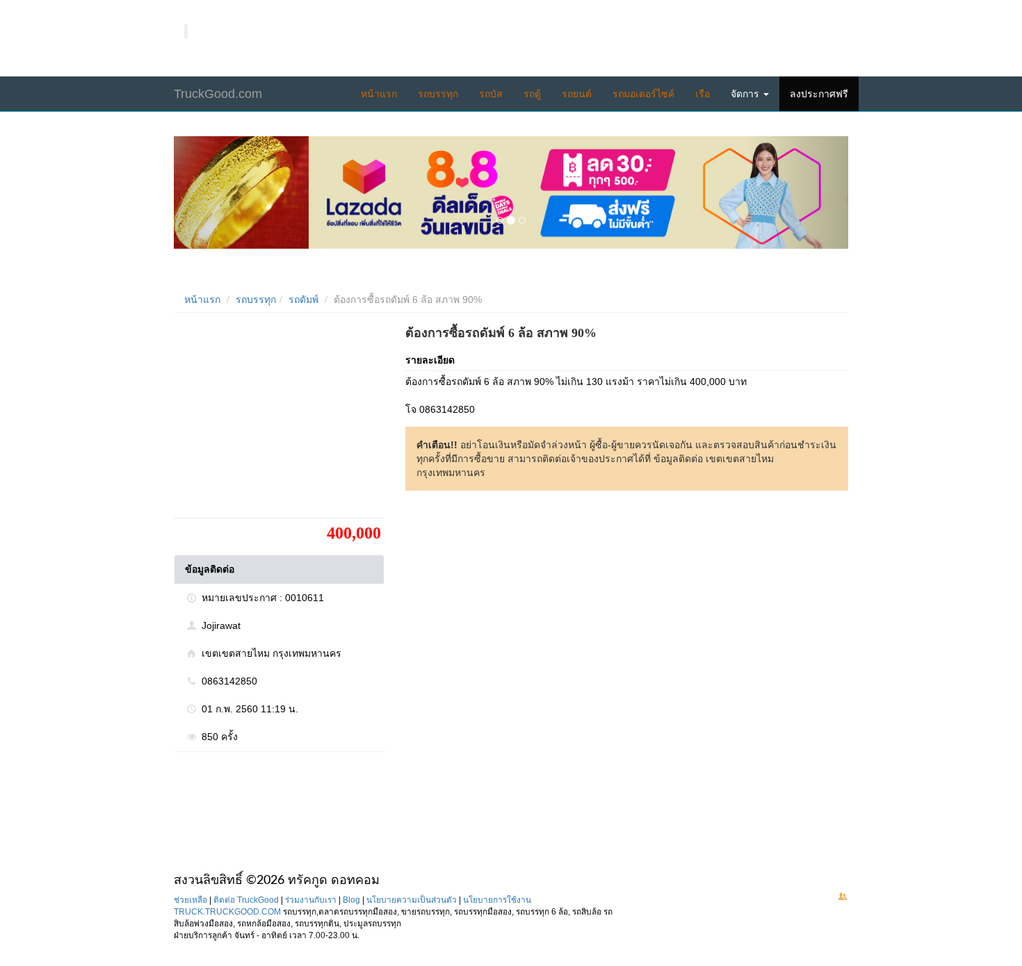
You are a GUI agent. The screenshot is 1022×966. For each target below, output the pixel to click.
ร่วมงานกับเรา (310, 900)
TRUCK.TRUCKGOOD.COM (227, 912)
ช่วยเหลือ (190, 900)
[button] (224, 192)
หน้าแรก (379, 93)
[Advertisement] (278, 420)
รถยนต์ (577, 93)
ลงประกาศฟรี (819, 93)
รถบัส (491, 93)
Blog (351, 900)
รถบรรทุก (438, 93)
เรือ (702, 93)
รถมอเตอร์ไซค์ (643, 93)
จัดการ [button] (746, 93)
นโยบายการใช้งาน (497, 900)
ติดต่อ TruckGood (246, 900)
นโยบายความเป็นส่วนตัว (411, 900)
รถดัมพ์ (303, 299)
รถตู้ (532, 93)
